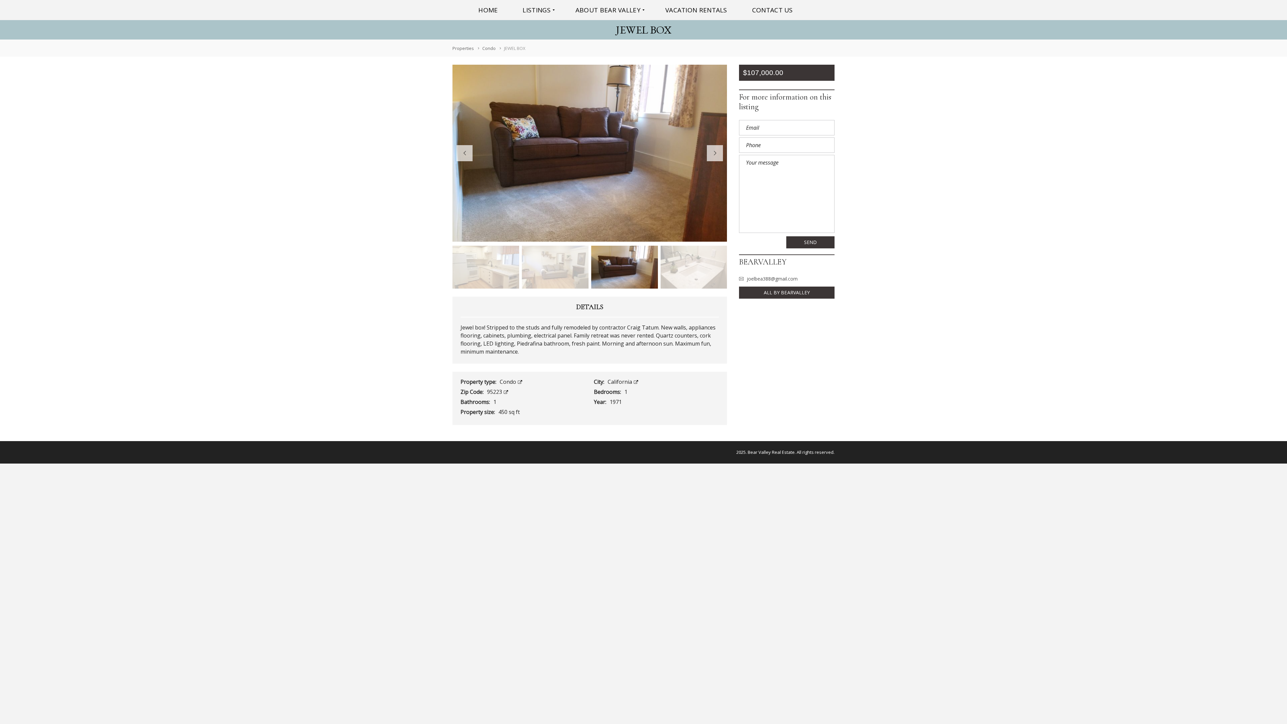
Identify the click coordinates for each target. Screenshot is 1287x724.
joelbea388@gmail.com (772, 279)
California (620, 381)
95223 (495, 392)
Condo (508, 381)
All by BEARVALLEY (787, 292)
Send (810, 242)
